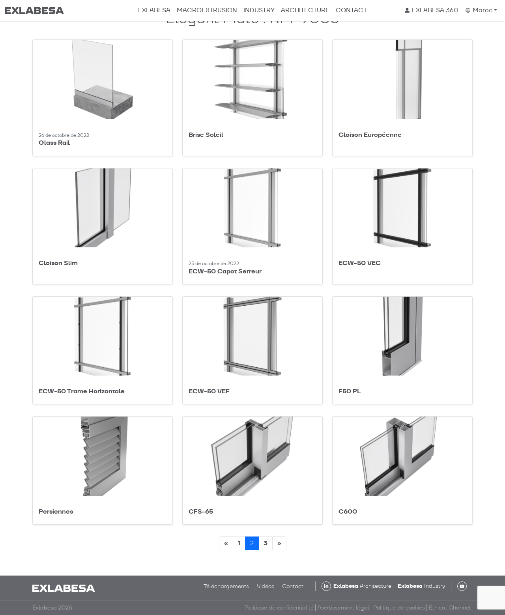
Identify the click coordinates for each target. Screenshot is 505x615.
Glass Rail (54, 142)
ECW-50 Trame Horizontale (82, 391)
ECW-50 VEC (360, 262)
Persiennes (56, 511)
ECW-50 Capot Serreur (225, 271)
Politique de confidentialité (279, 607)
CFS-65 (201, 511)
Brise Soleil (206, 134)
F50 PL (350, 391)
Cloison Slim (58, 262)
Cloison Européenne (370, 134)
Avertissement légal (343, 607)
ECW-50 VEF (209, 391)
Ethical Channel (450, 607)
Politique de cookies (399, 607)
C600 (348, 511)
